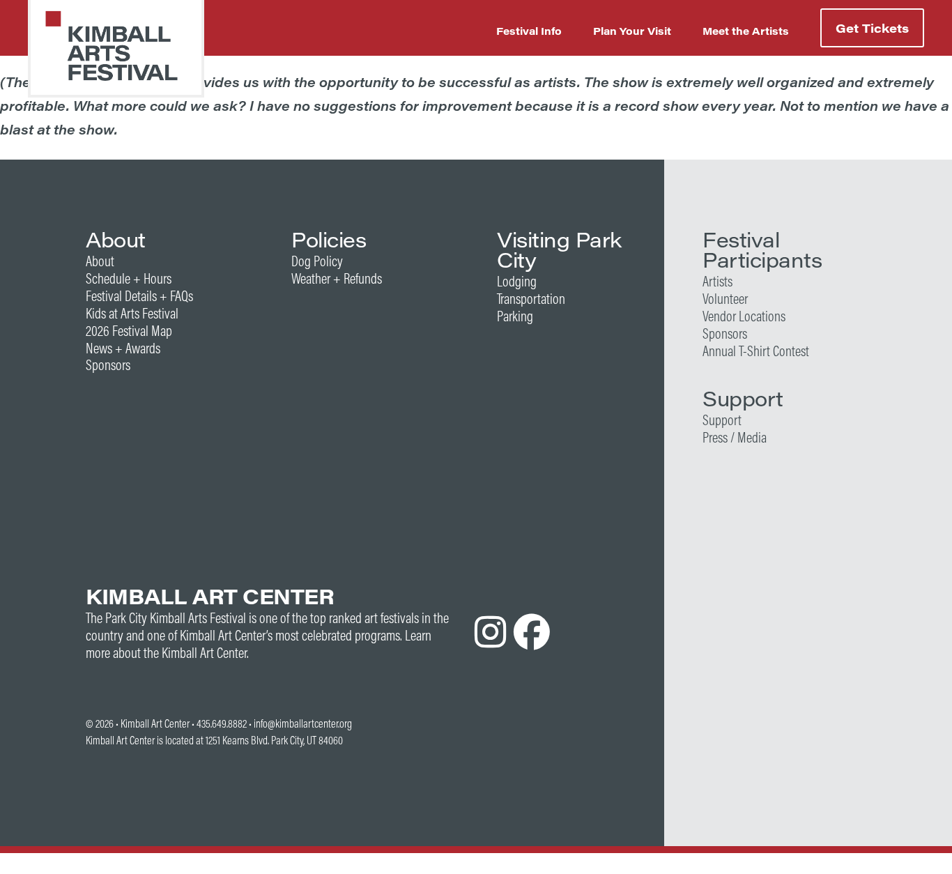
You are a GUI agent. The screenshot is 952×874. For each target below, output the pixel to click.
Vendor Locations (744, 316)
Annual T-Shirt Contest (756, 351)
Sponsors (108, 365)
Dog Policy (317, 261)
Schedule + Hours (128, 278)
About (100, 261)
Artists (717, 281)
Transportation (531, 298)
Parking (515, 316)
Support (722, 420)
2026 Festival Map (129, 330)
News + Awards (123, 348)
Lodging (517, 281)
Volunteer (725, 298)
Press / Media (735, 437)
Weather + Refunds (336, 278)
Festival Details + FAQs (139, 296)
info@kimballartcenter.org (303, 723)
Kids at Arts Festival (132, 313)
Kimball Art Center (155, 723)
